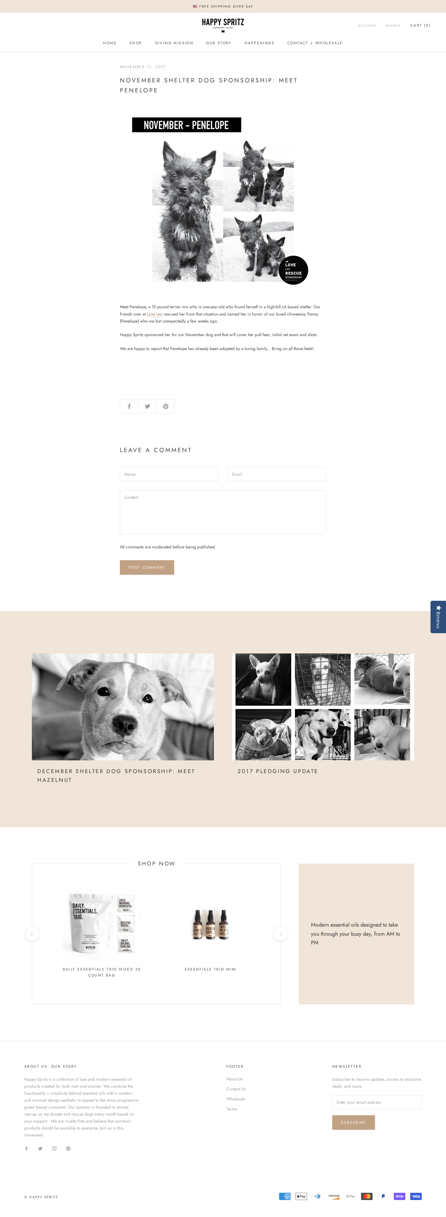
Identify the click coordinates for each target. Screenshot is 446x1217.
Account (367, 25)
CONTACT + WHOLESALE (315, 43)
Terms (231, 1109)
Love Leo (155, 314)
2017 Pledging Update (278, 771)
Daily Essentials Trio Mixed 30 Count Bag (102, 972)
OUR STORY (219, 43)
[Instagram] (54, 1148)
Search (393, 25)
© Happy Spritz (41, 1197)
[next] (280, 934)
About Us (234, 1079)
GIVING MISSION (174, 43)
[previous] (32, 934)
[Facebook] (26, 1148)
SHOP (136, 43)
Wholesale (235, 1099)
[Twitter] (40, 1148)
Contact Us (236, 1089)
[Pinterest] (68, 1148)
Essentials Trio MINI (211, 969)
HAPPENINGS (260, 43)
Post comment (147, 567)
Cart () (421, 25)
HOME (110, 43)
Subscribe (353, 1122)
